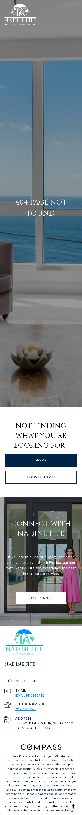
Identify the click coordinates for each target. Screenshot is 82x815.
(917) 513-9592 (25, 709)
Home (41, 460)
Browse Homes (41, 477)
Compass (64, 760)
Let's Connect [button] (41, 598)
